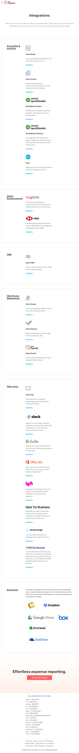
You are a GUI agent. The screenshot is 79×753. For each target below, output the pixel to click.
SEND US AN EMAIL (44, 696)
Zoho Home (29, 741)
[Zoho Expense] (9, 3)
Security (41, 741)
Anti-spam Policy (30, 743)
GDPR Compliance (39, 746)
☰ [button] (2, 2)
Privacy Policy (50, 743)
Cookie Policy (29, 746)
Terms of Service (40, 743)
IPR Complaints (49, 741)
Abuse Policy (49, 746)
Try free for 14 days (39, 678)
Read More (29, 65)
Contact (35, 741)
